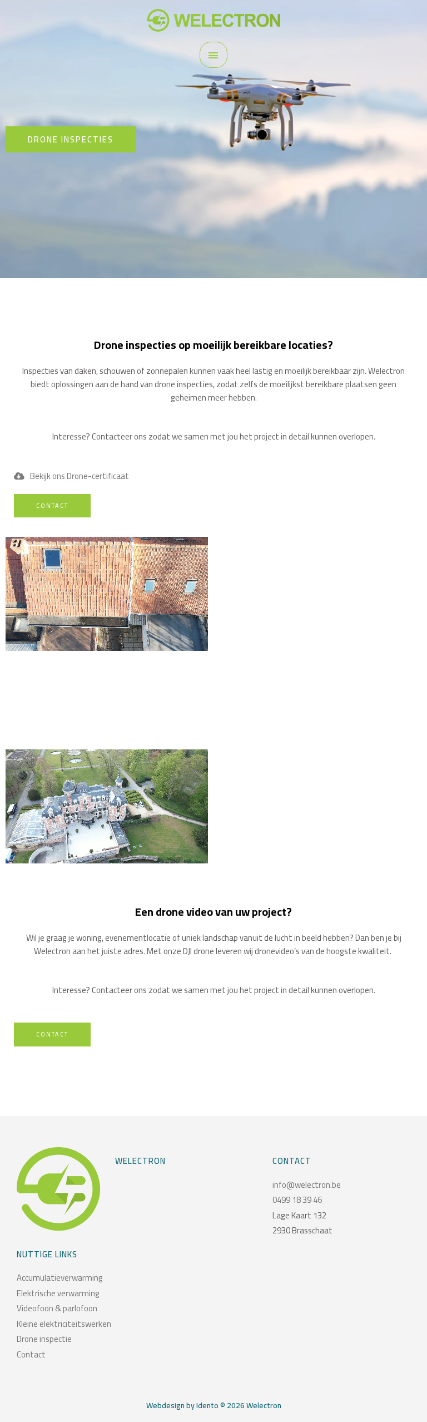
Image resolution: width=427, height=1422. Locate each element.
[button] (71, 139)
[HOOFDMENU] (213, 55)
